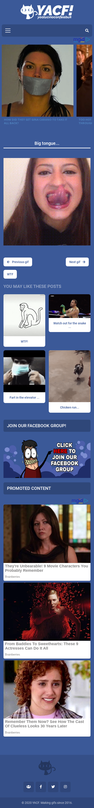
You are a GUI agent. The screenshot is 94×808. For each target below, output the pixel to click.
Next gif (75, 262)
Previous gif (20, 262)
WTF (10, 274)
